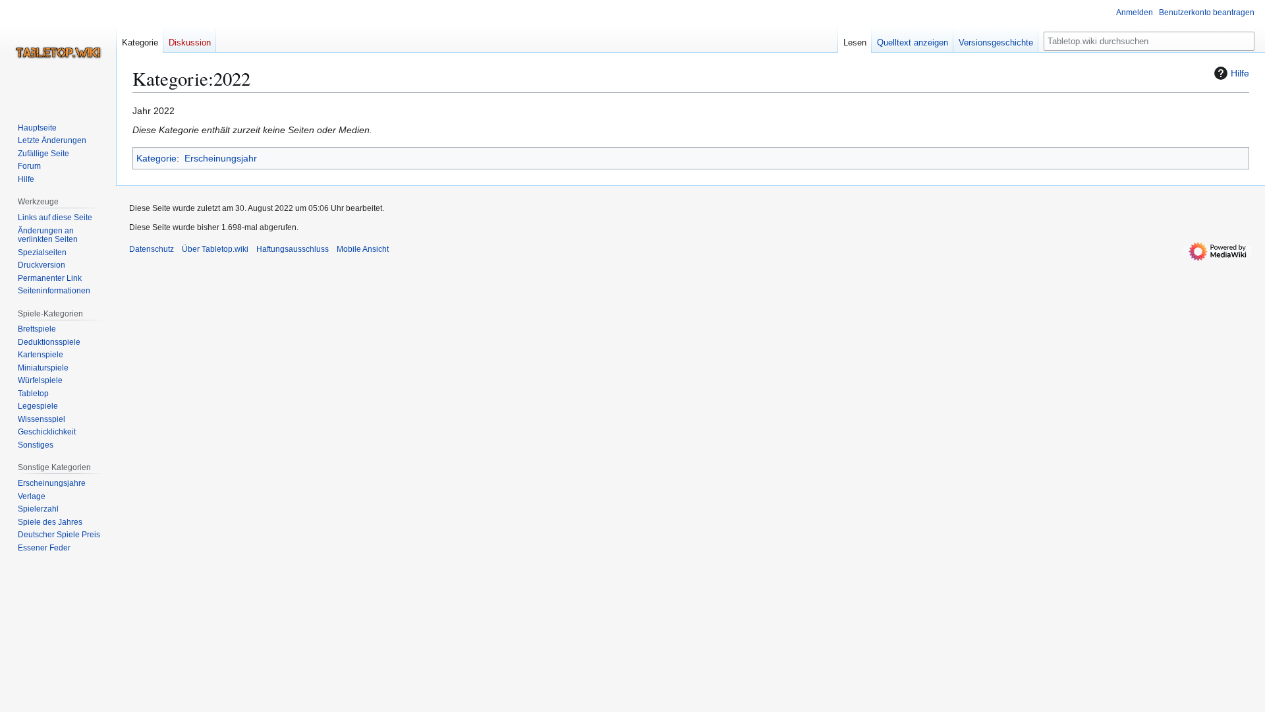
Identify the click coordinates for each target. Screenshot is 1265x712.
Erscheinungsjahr (220, 158)
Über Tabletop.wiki (215, 249)
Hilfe (1240, 73)
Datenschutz (151, 249)
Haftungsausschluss (292, 249)
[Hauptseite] (58, 52)
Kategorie (156, 158)
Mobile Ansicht (363, 249)
